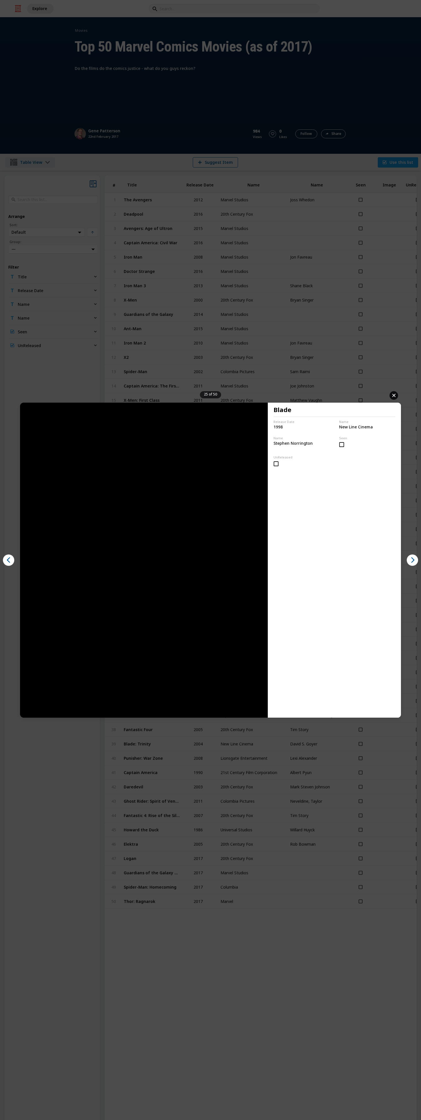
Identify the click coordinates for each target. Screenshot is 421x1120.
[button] (8, 560)
